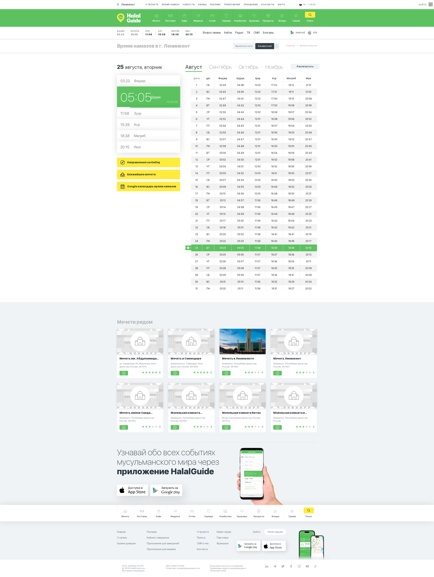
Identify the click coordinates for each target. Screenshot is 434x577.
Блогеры (268, 32)
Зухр (148, 33)
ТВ (248, 32)
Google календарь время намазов (151, 186)
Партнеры (222, 537)
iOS (315, 32)
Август (193, 67)
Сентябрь (221, 67)
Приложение (232, 4)
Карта (281, 4)
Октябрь (249, 67)
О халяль (122, 537)
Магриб (175, 33)
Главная (290, 45)
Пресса (201, 537)
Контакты (267, 4)
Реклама (215, 4)
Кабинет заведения (158, 537)
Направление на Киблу (143, 162)
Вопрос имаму (212, 32)
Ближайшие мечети (141, 174)
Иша (189, 33)
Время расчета (244, 46)
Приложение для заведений (163, 543)
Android (300, 32)
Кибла (228, 32)
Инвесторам (224, 532)
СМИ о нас (203, 543)
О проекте (152, 4)
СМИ (257, 32)
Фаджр (121, 33)
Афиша (202, 4)
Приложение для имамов (161, 549)
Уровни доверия (126, 543)
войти (422, 4)
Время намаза (171, 4)
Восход (135, 33)
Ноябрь (274, 67)
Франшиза (223, 543)
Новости (189, 4)
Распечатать (305, 66)
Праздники (251, 4)
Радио (239, 32)
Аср (161, 33)
